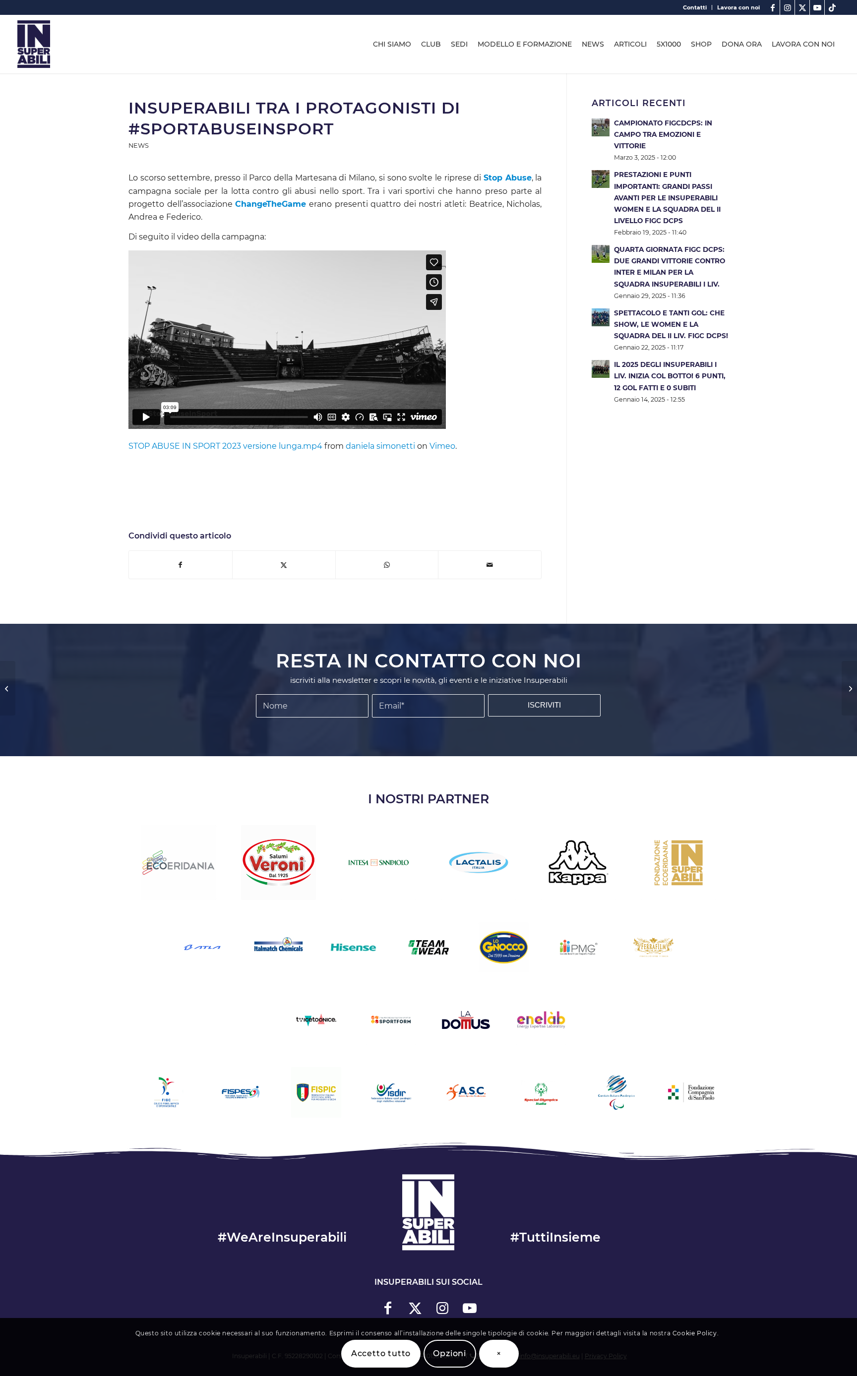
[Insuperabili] (33, 44)
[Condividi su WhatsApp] (387, 565)
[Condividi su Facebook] (180, 565)
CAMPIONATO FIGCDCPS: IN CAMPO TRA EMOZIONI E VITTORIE (663, 134)
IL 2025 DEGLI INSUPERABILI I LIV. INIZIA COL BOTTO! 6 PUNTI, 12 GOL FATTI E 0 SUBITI (670, 375)
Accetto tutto (381, 1353)
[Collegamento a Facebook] (772, 7)
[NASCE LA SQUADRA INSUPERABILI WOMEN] (849, 688)
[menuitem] (695, 7)
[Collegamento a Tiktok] (832, 7)
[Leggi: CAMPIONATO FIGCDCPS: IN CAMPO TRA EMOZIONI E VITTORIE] (601, 127)
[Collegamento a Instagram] (787, 7)
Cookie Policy (695, 1333)
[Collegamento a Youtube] (817, 7)
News (138, 145)
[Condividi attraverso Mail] (489, 565)
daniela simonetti (380, 446)
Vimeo (442, 446)
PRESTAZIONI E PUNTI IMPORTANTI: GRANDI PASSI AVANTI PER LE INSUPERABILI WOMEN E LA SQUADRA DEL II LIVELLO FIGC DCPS (667, 198)
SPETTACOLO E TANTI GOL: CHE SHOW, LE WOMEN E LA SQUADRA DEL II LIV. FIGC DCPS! (671, 324)
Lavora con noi (738, 7)
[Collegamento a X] (802, 7)
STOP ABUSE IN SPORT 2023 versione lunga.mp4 (225, 446)
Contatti (695, 7)
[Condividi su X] (284, 565)
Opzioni (449, 1353)
